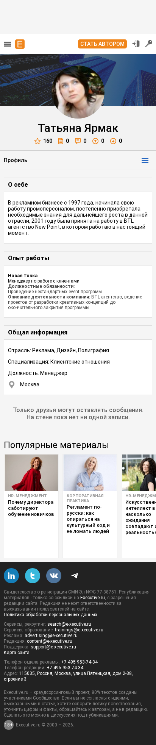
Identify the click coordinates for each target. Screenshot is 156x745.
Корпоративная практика (85, 498)
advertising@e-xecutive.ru (51, 635)
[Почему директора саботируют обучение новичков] (31, 472)
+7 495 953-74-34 (79, 662)
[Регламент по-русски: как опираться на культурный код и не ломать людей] (90, 472)
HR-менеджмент (27, 496)
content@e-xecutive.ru (49, 641)
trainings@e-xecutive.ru (79, 630)
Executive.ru (92, 597)
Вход (136, 43)
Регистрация (149, 43)
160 (47, 141)
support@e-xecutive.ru (53, 647)
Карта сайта (17, 652)
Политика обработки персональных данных (50, 614)
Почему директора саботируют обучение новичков (31, 508)
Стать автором (102, 44)
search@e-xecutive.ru (69, 624)
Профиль (15, 160)
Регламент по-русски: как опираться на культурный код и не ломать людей (88, 519)
